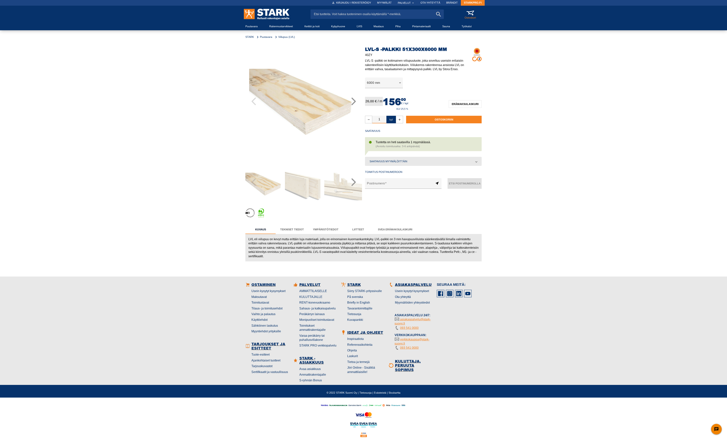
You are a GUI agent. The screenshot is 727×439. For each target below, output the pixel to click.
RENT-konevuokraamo (314, 302)
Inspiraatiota (355, 338)
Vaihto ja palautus (263, 314)
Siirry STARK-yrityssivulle (364, 291)
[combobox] (384, 83)
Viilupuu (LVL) (286, 36)
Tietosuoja (354, 314)
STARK (249, 36)
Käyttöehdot (259, 319)
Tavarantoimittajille (359, 308)
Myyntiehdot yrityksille (266, 331)
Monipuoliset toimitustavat (316, 319)
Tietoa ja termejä (358, 362)
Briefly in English (358, 302)
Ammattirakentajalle (312, 374)
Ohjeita (352, 350)
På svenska (355, 296)
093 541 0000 (409, 327)
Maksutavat (259, 296)
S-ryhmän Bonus (310, 380)
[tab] (260, 229)
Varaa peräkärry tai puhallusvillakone (312, 337)
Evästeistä (380, 392)
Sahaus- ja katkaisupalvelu (317, 308)
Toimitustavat (260, 302)
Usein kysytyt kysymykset (268, 291)
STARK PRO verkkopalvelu (317, 345)
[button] (423, 161)
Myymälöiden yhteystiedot (412, 302)
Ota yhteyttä (403, 296)
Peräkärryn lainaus (312, 314)
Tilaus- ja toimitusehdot (266, 308)
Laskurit (352, 356)
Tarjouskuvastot (261, 366)
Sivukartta (394, 392)
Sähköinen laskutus (264, 325)
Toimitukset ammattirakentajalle (312, 327)
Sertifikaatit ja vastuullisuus (269, 372)
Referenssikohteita (359, 344)
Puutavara (266, 36)
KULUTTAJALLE (310, 296)
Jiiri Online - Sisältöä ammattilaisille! (361, 369)
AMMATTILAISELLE (313, 291)
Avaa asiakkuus (310, 369)
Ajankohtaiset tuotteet (265, 360)
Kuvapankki (355, 319)
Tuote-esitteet (260, 354)
